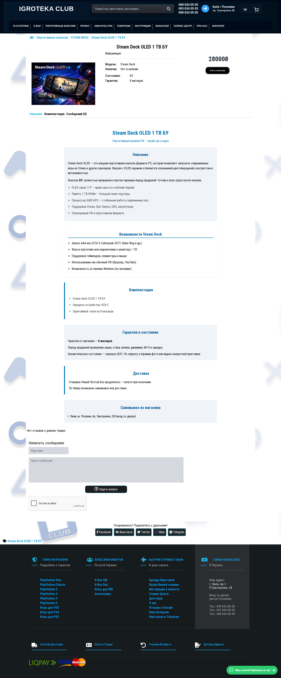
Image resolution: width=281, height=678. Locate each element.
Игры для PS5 (49, 617)
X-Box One (101, 584)
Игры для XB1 (104, 589)
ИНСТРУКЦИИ (143, 26)
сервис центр (183, 26)
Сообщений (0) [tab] (76, 114)
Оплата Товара (104, 644)
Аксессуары (103, 594)
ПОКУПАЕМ (123, 26)
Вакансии (162, 26)
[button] (252, 670)
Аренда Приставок (162, 580)
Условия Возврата (160, 644)
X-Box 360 (101, 580)
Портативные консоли (52, 37)
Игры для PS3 (49, 607)
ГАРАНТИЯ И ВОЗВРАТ (55, 559)
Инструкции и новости (164, 589)
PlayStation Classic (52, 584)
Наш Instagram (159, 612)
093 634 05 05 (188, 8)
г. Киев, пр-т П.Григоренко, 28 (220, 586)
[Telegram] (205, 8)
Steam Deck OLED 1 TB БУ (108, 37)
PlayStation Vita (50, 580)
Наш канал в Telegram (164, 617)
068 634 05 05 (188, 4)
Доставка (155, 598)
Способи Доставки (51, 644)
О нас (152, 603)
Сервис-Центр (159, 594)
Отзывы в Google (161, 607)
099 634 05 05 (188, 12)
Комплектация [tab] (54, 114)
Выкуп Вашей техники (164, 584)
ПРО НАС (202, 26)
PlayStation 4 (48, 598)
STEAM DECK (79, 37)
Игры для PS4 (49, 612)
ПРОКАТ (84, 26)
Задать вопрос (108, 489)
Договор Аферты (214, 644)
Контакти (218, 26)
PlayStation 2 (48, 589)
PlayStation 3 (48, 594)
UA (245, 9)
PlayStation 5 (48, 603)
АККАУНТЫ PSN (103, 26)
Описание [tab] (36, 114)
